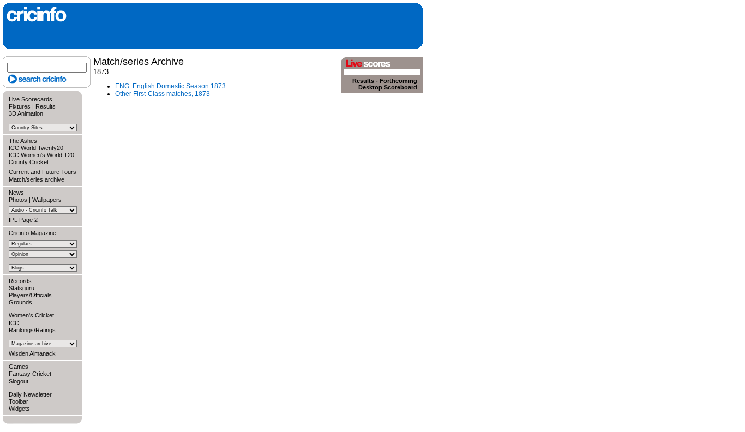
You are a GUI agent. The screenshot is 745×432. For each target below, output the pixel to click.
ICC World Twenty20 (36, 148)
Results (45, 106)
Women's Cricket (31, 315)
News (16, 192)
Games (18, 366)
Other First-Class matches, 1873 (162, 94)
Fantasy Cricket (30, 373)
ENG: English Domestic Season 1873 (170, 86)
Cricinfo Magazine (32, 233)
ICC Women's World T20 (41, 155)
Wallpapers (47, 199)
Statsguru (21, 288)
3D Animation (26, 113)
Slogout (18, 381)
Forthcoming (398, 80)
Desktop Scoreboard (387, 87)
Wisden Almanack (32, 353)
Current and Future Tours (42, 172)
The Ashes (23, 140)
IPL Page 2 (23, 220)
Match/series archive (36, 179)
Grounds (20, 302)
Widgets (19, 408)
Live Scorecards (30, 99)
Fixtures (20, 106)
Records (20, 281)
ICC (14, 323)
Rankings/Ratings (32, 330)
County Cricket (29, 162)
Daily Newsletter (30, 394)
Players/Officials (30, 295)
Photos (18, 199)
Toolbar (18, 401)
